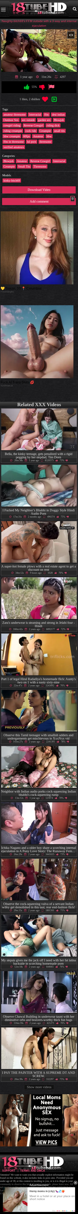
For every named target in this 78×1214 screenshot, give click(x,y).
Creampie (45, 130)
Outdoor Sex (11, 120)
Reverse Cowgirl (33, 125)
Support (8, 1170)
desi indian (58, 114)
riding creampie (13, 130)
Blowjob (59, 120)
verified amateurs (14, 147)
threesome (45, 141)
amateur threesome (15, 114)
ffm (46, 114)
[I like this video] (26, 87)
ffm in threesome (14, 141)
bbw (49, 136)
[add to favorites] (45, 99)
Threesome (39, 166)
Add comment (52, 200)
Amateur (38, 136)
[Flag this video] (51, 87)
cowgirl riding (12, 125)
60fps (26, 136)
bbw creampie (12, 136)
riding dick (53, 125)
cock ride (30, 130)
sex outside (28, 120)
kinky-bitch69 (12, 180)
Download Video (39, 190)
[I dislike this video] (42, 87)
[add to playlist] (54, 99)
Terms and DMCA (32, 1170)
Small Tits (24, 166)
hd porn (31, 141)
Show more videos (39, 1087)
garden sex (44, 120)
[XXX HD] (39, 9)
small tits (59, 130)
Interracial (35, 114)
